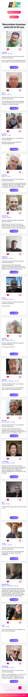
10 (9, 690)
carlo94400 (5, 461)
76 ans (9, 94)
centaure (4, 175)
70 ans (8, 176)
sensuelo (4, 52)
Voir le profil (14, 67)
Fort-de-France (6, 422)
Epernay (4, 135)
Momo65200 (5, 584)
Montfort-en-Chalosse (8, 381)
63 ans (11, 258)
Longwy (4, 217)
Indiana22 (4, 257)
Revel (3, 626)
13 (18, 690)
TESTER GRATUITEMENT (14, 12)
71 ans (13, 422)
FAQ (6, 695)
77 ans (9, 135)
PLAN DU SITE (16, 695)
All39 (3, 93)
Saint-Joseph (5, 340)
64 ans (10, 544)
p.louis (4, 297)
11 (12, 690)
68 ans (9, 217)
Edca (3, 502)
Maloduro (4, 338)
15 (24, 690)
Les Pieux (4, 544)
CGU (10, 695)
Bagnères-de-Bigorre (7, 585)
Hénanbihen (5, 258)
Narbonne (4, 53)
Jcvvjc (3, 543)
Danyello (4, 420)
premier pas (5, 216)
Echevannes (5, 299)
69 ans (10, 53)
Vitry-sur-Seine (6, 463)
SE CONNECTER (14, 16)
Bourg (3, 504)
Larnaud (4, 94)
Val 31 (3, 625)
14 (21, 690)
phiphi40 (4, 379)
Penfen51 (4, 134)
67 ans (17, 381)
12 (15, 690)
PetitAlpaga (5, 666)
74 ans (12, 667)
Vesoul (3, 176)
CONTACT (24, 695)
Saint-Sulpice (5, 667)
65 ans (11, 299)
